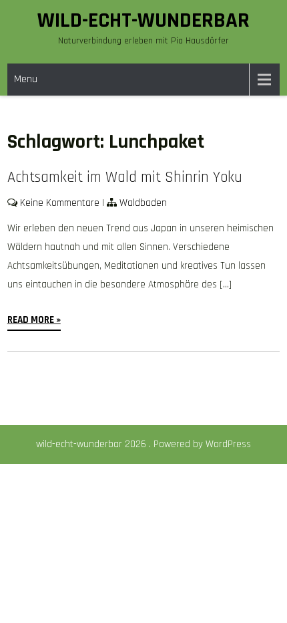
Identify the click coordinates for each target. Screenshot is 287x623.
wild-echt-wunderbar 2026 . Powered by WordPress (143, 444)
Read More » (34, 320)
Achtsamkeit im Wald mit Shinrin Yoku (124, 177)
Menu (25, 79)
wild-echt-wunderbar (143, 20)
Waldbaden (143, 203)
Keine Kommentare (59, 203)
